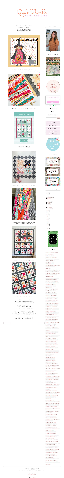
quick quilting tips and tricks (51, 390)
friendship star (55, 319)
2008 (48, 228)
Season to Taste (49, 417)
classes (56, 289)
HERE (33, 260)
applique (55, 265)
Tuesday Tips (48, 447)
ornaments (58, 368)
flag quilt (47, 311)
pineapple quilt (48, 376)
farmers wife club (54, 306)
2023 (48, 196)
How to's (58, 335)
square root (51, 430)
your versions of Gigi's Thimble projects (53, 462)
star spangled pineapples (54, 435)
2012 (47, 223)
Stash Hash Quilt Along (50, 438)
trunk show (56, 446)
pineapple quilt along (56, 376)
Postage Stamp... (53, 170)
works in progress (53, 460)
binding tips (48, 273)
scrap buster (57, 408)
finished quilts (48, 309)
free (55, 314)
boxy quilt (56, 281)
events (54, 301)
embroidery (48, 301)
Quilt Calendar (57, 392)
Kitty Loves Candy (49, 344)
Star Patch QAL (53, 433)
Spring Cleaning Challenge (55, 428)
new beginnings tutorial (54, 365)
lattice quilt (48, 346)
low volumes (48, 349)
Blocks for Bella (48, 274)
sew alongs (55, 417)
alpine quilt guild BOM (50, 262)
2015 (47, 219)
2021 (47, 211)
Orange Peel (48, 368)
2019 (48, 214)
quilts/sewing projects (50, 400)
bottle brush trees (53, 279)
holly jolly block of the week (51, 333)
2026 (48, 192)
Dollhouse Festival (54, 297)
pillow (53, 374)
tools (47, 444)
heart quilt (48, 330)
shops (55, 422)
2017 (47, 216)
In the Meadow (48, 338)
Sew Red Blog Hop (49, 420)
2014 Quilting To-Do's (50, 254)
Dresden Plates (55, 300)
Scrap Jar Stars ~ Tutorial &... (53, 180)
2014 (48, 220)
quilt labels (54, 393)
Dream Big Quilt (49, 300)
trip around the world (50, 446)
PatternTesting (48, 374)
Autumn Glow (48, 268)
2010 (48, 225)
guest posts (55, 327)
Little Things (53, 346)
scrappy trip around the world (51, 414)
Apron (59, 265)
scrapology (57, 411)
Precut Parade (48, 385)
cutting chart (48, 295)
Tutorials (51, 449)
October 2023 (50, 198)
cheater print (53, 284)
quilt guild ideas (49, 393)
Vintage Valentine (49, 452)
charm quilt (48, 284)
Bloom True (54, 274)
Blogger (34, 477)
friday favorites (49, 319)
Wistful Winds (55, 458)
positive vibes (48, 381)
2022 (48, 210)
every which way (49, 303)
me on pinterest (49, 352)
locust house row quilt (50, 347)
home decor (48, 335)
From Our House (49, 320)
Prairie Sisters (56, 384)
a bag (55, 257)
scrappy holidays (49, 412)
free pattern (48, 316)
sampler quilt (48, 406)
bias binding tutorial (49, 271)
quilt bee (52, 392)
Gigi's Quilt (57, 322)
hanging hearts (48, 328)
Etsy (51, 301)
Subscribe (53, 102)
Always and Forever (49, 265)
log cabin (56, 347)
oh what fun (54, 366)
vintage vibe (55, 452)
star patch (48, 433)
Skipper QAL (48, 425)
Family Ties (48, 306)
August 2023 (50, 201)
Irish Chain (54, 338)
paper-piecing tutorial (50, 371)
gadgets (54, 320)
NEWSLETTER (48, 366)
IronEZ (56, 339)
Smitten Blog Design (32, 474)
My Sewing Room (54, 363)
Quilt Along (48, 392)
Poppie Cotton (55, 379)
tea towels (56, 441)
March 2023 (50, 207)
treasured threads (52, 444)
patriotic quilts (55, 373)
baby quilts (58, 270)
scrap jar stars (48, 409)
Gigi (53, 322)
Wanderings (53, 454)
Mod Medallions (49, 355)
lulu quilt (52, 349)
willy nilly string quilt (50, 457)
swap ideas (48, 441)
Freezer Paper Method (55, 316)
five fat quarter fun (55, 309)
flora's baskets (52, 311)
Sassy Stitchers (54, 406)
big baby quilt (56, 271)
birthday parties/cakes (55, 273)
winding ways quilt (49, 458)
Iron (53, 339)
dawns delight (53, 295)
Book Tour (48, 279)
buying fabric (48, 282)
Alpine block (52, 260)
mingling (47, 354)
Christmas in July (49, 287)
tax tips (52, 441)
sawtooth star (48, 408)
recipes (50, 403)
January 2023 (50, 208)
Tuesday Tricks (54, 447)
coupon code (53, 292)
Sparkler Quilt (54, 427)
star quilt (47, 435)
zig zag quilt (48, 464)
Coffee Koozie (48, 290)
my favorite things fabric (50, 362)
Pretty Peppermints (55, 385)
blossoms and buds (49, 276)
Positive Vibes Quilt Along (50, 382)
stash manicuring (49, 439)
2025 (48, 193)
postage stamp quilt (49, 384)
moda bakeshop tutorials (50, 357)
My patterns (48, 363)
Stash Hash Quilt (53, 436)
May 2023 (49, 204)
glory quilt (48, 325)
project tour (55, 387)
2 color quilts (48, 252)
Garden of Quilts (49, 322)
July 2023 (49, 202)
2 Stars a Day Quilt (54, 252)
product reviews (49, 387)
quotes (47, 403)
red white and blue (56, 403)
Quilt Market (48, 395)
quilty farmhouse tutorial (50, 401)
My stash (47, 365)
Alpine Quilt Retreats (49, 263)
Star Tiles (47, 436)
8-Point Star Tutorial (50, 257)
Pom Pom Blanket (49, 379)
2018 (47, 215)
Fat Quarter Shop (49, 308)
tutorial (47, 449)
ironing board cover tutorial (51, 341)
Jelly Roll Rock (48, 343)
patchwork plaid (49, 373)
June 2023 (49, 203)
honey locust (53, 335)
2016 (48, 218)
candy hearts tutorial (55, 282)
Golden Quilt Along (49, 327)
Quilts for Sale (48, 398)
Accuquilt (47, 260)
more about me (48, 360)
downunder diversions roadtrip (51, 298)
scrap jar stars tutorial (50, 411)
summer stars (55, 439)
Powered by (50, 105)
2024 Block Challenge (49, 255)
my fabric (54, 360)
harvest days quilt (55, 328)
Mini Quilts (52, 354)
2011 (47, 224)
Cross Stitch (48, 293)
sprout (47, 430)
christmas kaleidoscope (50, 289)
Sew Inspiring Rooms (55, 419)
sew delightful (48, 419)
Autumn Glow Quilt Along (50, 270)
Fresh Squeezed (53, 317)
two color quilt (56, 449)
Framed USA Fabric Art (50, 314)
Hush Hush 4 (51, 336)
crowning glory (54, 293)
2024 (48, 194)
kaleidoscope (54, 343)
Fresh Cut (47, 317)
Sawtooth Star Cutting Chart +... (53, 160)
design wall (48, 297)
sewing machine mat (49, 422)
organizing (53, 368)
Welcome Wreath (49, 455)
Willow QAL (55, 455)
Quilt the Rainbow (54, 395)
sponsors (47, 428)
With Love (48, 460)
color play (53, 290)
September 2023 (51, 199)
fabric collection (55, 303)
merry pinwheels (55, 352)
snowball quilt (48, 427)
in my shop (56, 336)
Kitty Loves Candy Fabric (24, 25)
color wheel (48, 292)
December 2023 (50, 197)
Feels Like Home (56, 308)
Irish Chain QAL (49, 339)
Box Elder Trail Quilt (49, 281)
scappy (53, 408)
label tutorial (55, 344)
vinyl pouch (48, 454)
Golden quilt (52, 325)
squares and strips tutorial (51, 431)
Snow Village (53, 425)
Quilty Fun (58, 401)
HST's (47, 336)
